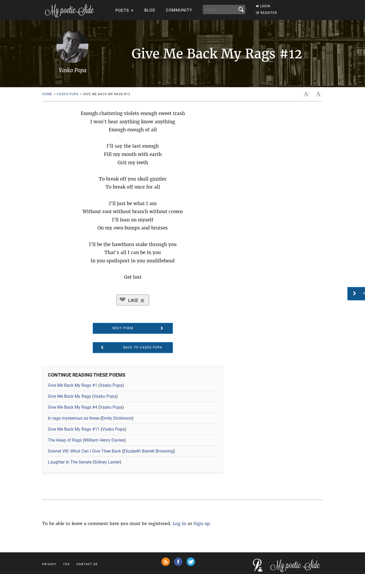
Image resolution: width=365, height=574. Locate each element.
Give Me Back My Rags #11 (74, 429)
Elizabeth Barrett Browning (148, 451)
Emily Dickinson (117, 418)
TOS (66, 564)
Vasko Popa (67, 94)
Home (47, 94)
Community (179, 10)
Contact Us (87, 564)
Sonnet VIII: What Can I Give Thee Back (84, 451)
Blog (149, 10)
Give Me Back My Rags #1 (72, 385)
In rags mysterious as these (73, 418)
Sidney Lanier (107, 462)
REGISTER (269, 13)
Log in (179, 523)
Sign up (201, 523)
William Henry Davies (104, 440)
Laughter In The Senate (70, 462)
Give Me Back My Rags (69, 396)
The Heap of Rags (65, 440)
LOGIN (265, 6)
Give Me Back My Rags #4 (72, 407)
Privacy (49, 564)
